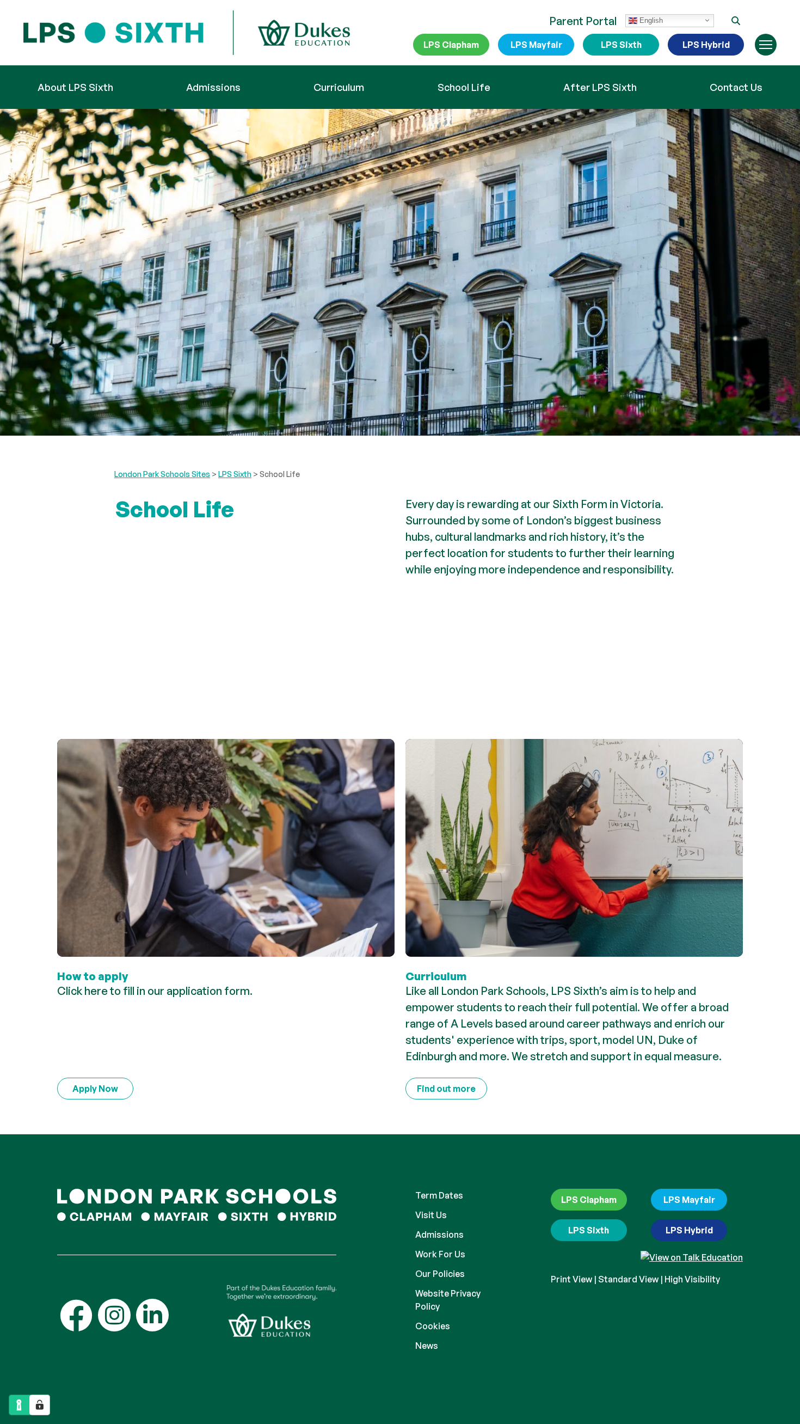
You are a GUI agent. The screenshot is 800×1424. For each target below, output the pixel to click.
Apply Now (95, 1088)
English (650, 20)
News (426, 1345)
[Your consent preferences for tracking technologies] (39, 1405)
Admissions (213, 87)
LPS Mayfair (536, 44)
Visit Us (431, 1214)
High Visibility (692, 1279)
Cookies (432, 1326)
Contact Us (736, 87)
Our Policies (440, 1273)
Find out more (446, 1088)
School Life (464, 87)
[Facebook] (76, 1315)
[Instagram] (114, 1315)
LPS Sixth (621, 44)
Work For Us (440, 1254)
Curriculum (338, 87)
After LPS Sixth (600, 87)
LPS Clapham (451, 44)
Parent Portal (583, 21)
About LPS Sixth (75, 87)
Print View (571, 1279)
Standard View (628, 1279)
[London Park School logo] (186, 33)
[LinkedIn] (152, 1315)
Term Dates (439, 1195)
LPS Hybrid (706, 44)
